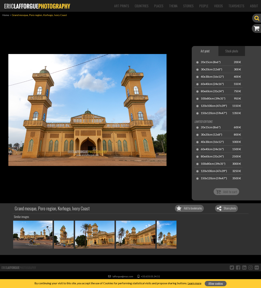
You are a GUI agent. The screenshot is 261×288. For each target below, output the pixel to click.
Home (5, 15)
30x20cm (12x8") (211, 69)
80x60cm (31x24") (212, 91)
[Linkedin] (244, 267)
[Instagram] (250, 267)
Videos (218, 6)
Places (158, 6)
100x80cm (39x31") (213, 98)
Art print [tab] (205, 51)
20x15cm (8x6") (211, 62)
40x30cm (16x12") (212, 76)
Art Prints (121, 6)
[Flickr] (257, 267)
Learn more (194, 283)
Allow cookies (215, 283)
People (203, 6)
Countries (141, 6)
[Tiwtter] (232, 267)
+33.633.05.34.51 (150, 276)
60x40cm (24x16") (212, 84)
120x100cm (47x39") (214, 105)
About (254, 6)
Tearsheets (236, 6)
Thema (173, 6)
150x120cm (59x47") (214, 113)
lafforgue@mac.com (122, 276)
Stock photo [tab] (231, 51)
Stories (188, 6)
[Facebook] (238, 267)
